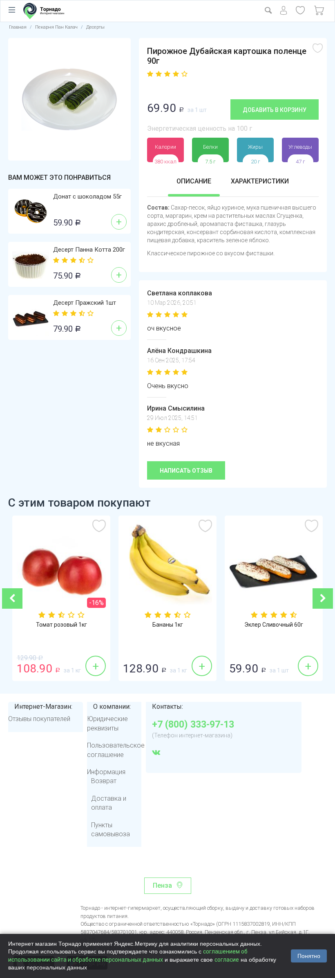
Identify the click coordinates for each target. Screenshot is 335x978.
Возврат (103, 781)
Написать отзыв (186, 470)
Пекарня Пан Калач (56, 27)
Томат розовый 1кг (61, 624)
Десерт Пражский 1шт (84, 302)
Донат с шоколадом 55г (87, 196)
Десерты (95, 27)
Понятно (308, 956)
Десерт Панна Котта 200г (89, 249)
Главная (18, 27)
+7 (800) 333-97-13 (193, 725)
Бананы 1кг (167, 624)
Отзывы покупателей (39, 719)
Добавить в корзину (274, 110)
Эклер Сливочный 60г (273, 624)
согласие (226, 959)
